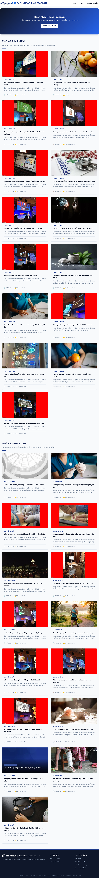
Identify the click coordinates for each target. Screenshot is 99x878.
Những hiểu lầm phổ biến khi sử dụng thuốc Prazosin (24, 423)
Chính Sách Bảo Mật (80, 862)
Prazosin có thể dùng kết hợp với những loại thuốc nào (74, 181)
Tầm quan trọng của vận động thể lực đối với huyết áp (24, 534)
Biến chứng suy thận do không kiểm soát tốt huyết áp (73, 633)
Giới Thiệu (78, 858)
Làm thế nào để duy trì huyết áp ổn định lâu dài (22, 680)
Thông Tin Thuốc (77, 3)
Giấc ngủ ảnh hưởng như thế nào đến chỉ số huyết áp (73, 729)
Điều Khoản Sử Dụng (81, 865)
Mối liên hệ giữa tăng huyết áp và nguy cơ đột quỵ (23, 633)
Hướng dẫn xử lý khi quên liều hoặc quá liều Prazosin (73, 132)
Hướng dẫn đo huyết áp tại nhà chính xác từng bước (24, 485)
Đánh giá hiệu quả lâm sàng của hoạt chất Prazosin (72, 325)
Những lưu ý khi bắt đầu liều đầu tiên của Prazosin (23, 228)
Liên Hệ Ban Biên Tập (81, 868)
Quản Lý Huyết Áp (92, 3)
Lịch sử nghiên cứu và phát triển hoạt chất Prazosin (73, 228)
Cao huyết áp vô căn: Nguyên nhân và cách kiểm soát (73, 583)
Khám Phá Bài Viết (49, 26)
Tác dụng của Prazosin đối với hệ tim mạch (20, 275)
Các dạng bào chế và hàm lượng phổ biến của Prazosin (25, 181)
